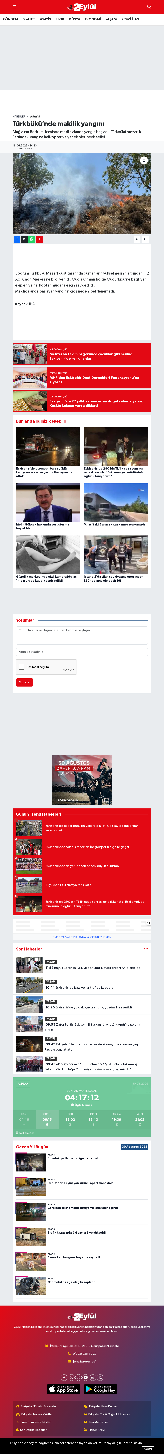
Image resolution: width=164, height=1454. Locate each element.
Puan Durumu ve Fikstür (36, 1422)
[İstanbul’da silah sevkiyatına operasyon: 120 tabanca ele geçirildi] (116, 554)
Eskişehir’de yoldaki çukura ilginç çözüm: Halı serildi (89, 1007)
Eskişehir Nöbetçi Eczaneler (39, 1406)
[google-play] (100, 1389)
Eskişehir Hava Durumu (103, 1406)
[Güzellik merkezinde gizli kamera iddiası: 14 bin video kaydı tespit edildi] (48, 554)
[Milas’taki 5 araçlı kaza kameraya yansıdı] (116, 502)
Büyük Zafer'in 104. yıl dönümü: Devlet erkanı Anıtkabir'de (93, 968)
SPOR (59, 19)
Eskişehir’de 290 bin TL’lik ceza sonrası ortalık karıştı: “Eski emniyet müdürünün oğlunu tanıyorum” (114, 472)
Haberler (19, 116)
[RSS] (100, 1377)
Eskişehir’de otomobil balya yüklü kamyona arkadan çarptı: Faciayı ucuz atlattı (44, 472)
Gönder (25, 682)
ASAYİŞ (45, 19)
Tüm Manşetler (98, 1422)
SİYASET (29, 19)
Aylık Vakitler (26, 1133)
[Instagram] (78, 1377)
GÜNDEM (10, 19)
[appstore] (63, 1389)
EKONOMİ (93, 19)
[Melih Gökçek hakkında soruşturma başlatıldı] (48, 502)
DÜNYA (74, 19)
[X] (71, 1377)
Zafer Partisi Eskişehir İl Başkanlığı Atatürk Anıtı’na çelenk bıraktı (92, 1027)
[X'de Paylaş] (24, 239)
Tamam (148, 1449)
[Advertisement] (85, 102)
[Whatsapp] (93, 1377)
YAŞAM (111, 19)
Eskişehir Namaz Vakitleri (37, 1414)
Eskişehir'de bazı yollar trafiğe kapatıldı (80, 987)
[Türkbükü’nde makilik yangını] (82, 193)
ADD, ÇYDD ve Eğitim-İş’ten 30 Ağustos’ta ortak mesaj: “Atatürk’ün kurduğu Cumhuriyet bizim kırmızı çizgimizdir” (91, 1067)
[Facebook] (64, 1377)
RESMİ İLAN (130, 19)
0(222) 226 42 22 (84, 1353)
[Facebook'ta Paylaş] (17, 239)
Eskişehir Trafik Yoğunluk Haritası (109, 1414)
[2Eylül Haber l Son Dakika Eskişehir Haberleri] (82, 7)
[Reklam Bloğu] (82, 780)
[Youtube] (85, 1377)
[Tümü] (146, 949)
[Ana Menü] (14, 7)
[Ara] (149, 7)
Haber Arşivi (97, 1429)
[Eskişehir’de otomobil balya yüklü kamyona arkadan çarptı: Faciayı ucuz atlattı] (48, 446)
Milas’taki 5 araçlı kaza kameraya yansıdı (114, 524)
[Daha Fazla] (39, 239)
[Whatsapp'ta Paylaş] (31, 239)
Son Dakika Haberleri (33, 1429)
